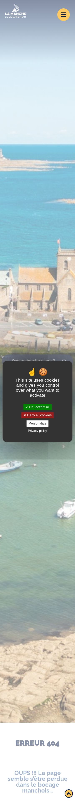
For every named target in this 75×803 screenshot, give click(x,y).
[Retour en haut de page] (69, 793)
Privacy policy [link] (37, 430)
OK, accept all (39, 407)
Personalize (37, 423)
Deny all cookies (39, 415)
